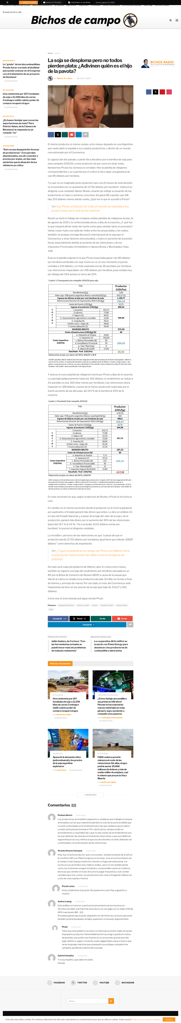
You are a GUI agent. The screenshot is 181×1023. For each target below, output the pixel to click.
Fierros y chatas (162, 5)
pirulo (95, 605)
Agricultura (71, 5)
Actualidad (59, 5)
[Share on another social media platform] (85, 134)
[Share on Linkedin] (79, 134)
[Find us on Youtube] (11, 2)
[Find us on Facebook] (3, 2)
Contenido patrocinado (108, 695)
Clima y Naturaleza (111, 5)
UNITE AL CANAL (29, 3)
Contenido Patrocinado (112, 718)
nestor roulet (83, 605)
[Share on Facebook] (51, 134)
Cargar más (91, 795)
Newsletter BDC (54, 3)
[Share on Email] (72, 134)
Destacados (9, 61)
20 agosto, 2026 (105, 721)
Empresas (95, 5)
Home (50, 53)
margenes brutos (66, 605)
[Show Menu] (177, 20)
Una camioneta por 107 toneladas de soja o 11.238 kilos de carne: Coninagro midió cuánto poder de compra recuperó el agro (66, 704)
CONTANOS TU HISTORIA (80, 3)
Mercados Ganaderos (42, 5)
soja (51, 609)
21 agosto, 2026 (60, 718)
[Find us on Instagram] (14, 2)
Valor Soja (61, 770)
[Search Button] (171, 20)
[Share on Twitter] (58, 134)
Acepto (169, 1019)
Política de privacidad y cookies (146, 1019)
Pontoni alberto (65, 815)
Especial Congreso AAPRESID (16, 5)
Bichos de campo (64, 78)
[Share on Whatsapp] (65, 134)
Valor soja (148, 5)
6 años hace (81, 815)
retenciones (121, 605)
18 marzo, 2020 (83, 78)
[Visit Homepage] (84, 20)
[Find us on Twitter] (7, 2)
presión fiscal (107, 605)
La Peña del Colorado (131, 5)
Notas (57, 53)
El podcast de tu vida (12, 12)
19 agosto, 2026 (75, 770)
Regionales (84, 5)
